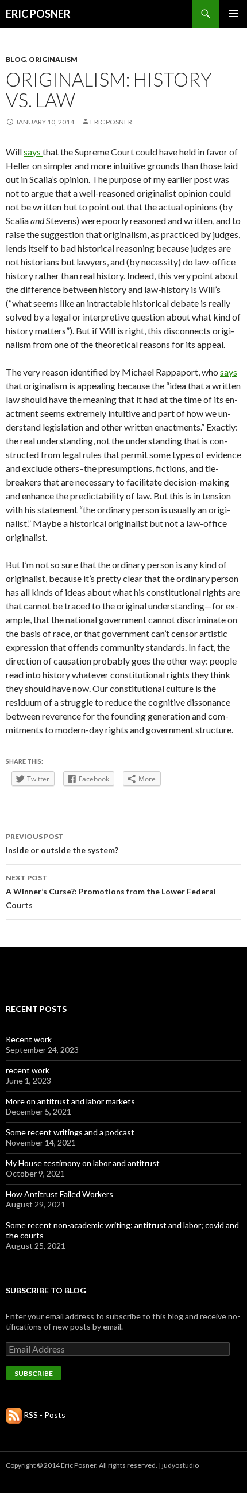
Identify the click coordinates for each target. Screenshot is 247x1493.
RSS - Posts (44, 1415)
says (33, 151)
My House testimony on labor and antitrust (83, 1163)
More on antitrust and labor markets (70, 1101)
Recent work (29, 1039)
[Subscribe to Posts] (14, 1415)
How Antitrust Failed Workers (59, 1194)
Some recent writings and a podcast (70, 1132)
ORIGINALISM (53, 59)
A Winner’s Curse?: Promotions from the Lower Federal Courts (111, 891)
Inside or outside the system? (62, 843)
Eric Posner (111, 122)
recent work (27, 1070)
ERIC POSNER (38, 13)
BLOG (16, 59)
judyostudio (180, 1465)
